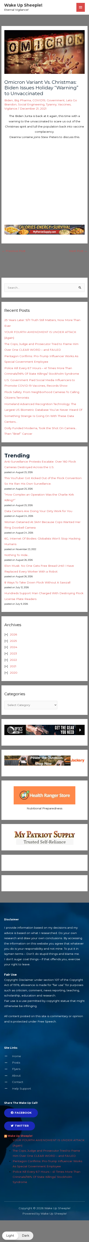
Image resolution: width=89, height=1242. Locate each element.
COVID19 (38, 100)
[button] (17, 1235)
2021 (13, 666)
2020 (13, 672)
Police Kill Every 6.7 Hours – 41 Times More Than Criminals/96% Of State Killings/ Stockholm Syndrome (46, 1177)
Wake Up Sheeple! (23, 5)
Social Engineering (31, 104)
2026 (13, 634)
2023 (13, 653)
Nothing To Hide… (16, 555)
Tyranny (51, 104)
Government (56, 100)
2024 (13, 647)
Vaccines (64, 104)
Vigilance (10, 108)
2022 (13, 659)
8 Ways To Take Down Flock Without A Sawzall (37, 582)
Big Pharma (22, 100)
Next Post (78, 251)
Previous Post (13, 251)
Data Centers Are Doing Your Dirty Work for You (38, 511)
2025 (13, 640)
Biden (8, 100)
